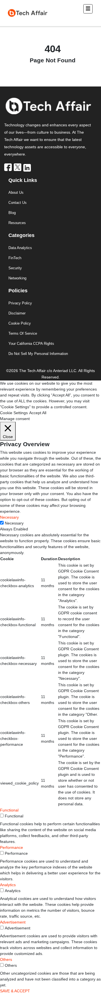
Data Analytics (20, 248)
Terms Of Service (22, 333)
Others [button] (6, 959)
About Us (16, 192)
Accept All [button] (37, 413)
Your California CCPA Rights (31, 343)
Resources (17, 223)
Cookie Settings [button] (14, 413)
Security (15, 268)
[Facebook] (8, 167)
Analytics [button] (8, 885)
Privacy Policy (20, 303)
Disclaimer (17, 313)
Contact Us (17, 202)
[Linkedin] (27, 167)
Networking (17, 278)
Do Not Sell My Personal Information (38, 354)
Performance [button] (11, 847)
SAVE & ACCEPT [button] (15, 991)
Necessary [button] (9, 517)
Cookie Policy (19, 323)
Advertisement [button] (13, 922)
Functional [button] (9, 810)
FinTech (14, 258)
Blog (12, 213)
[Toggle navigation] (88, 8)
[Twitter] (18, 167)
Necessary (14, 523)
